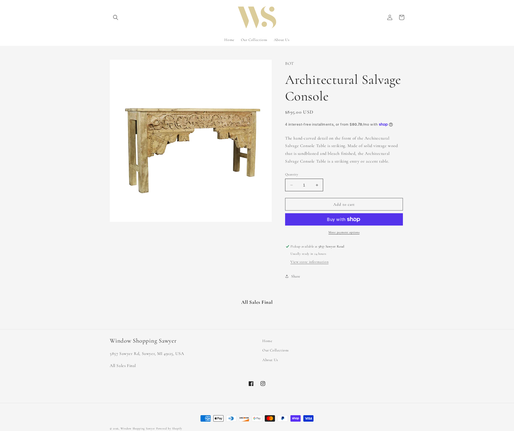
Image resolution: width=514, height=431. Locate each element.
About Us (270, 360)
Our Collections (275, 350)
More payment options (344, 232)
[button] (116, 17)
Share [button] (295, 276)
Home (267, 341)
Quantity (291, 174)
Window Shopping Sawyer (137, 428)
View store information (309, 262)
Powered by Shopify (169, 428)
